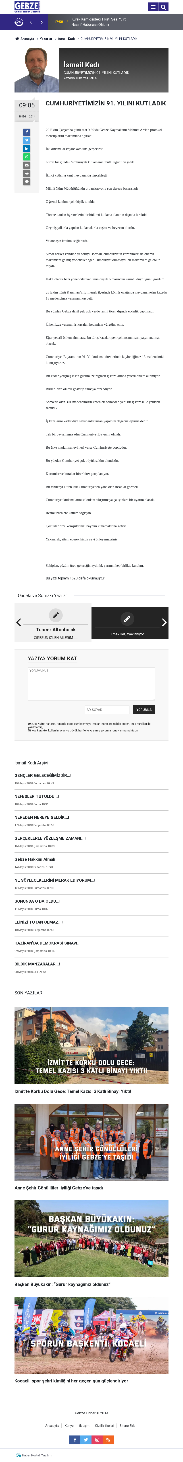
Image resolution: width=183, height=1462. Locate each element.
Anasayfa (27, 39)
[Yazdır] (26, 173)
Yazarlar (46, 39)
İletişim (84, 1426)
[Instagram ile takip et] (97, 1439)
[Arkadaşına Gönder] (26, 165)
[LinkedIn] (26, 148)
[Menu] (153, 7)
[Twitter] (26, 140)
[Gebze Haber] (27, 6)
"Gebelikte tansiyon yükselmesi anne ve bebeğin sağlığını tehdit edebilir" (100, 22)
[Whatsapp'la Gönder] (26, 156)
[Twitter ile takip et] (86, 1439)
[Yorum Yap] (26, 181)
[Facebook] (26, 132)
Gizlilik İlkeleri (104, 1426)
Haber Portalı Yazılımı (37, 1455)
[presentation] (30, 22)
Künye (69, 1426)
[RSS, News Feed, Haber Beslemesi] (108, 1439)
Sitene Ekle (127, 1426)
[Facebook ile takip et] (74, 1439)
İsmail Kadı (66, 39)
